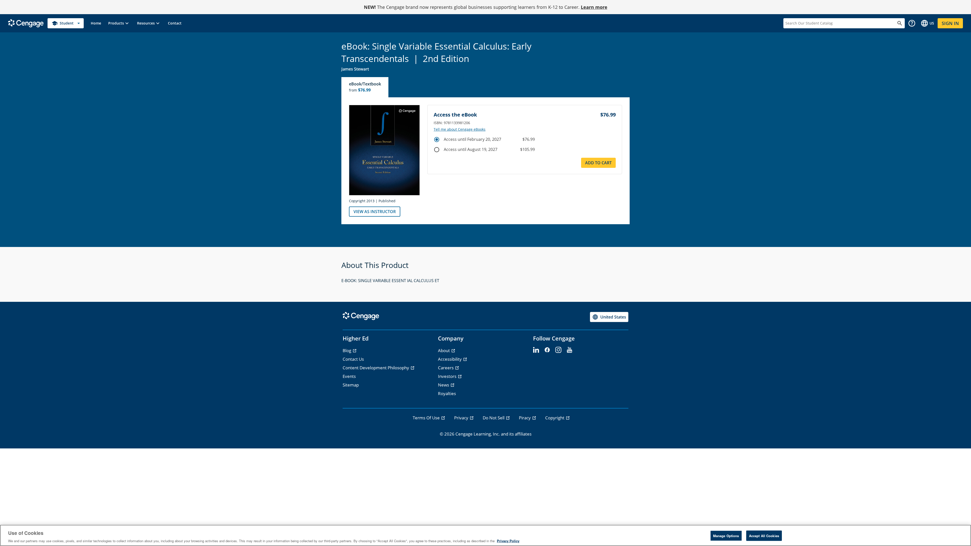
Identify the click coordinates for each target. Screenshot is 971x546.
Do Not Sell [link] (494, 418)
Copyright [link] (555, 418)
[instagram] (558, 350)
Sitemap (351, 385)
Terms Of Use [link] (427, 418)
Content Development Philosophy (376, 368)
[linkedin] (536, 350)
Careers (446, 368)
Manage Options (726, 535)
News (444, 385)
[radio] (437, 139)
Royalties (447, 393)
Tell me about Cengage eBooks (460, 129)
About (444, 350)
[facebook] (547, 350)
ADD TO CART (598, 163)
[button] (119, 23)
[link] (96, 23)
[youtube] (569, 350)
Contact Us (353, 359)
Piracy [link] (525, 418)
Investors (447, 376)
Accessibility (450, 359)
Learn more (594, 7)
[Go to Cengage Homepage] (25, 22)
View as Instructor (375, 211)
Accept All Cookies (764, 535)
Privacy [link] (461, 418)
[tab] (365, 87)
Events (349, 376)
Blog (347, 350)
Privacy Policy (508, 540)
